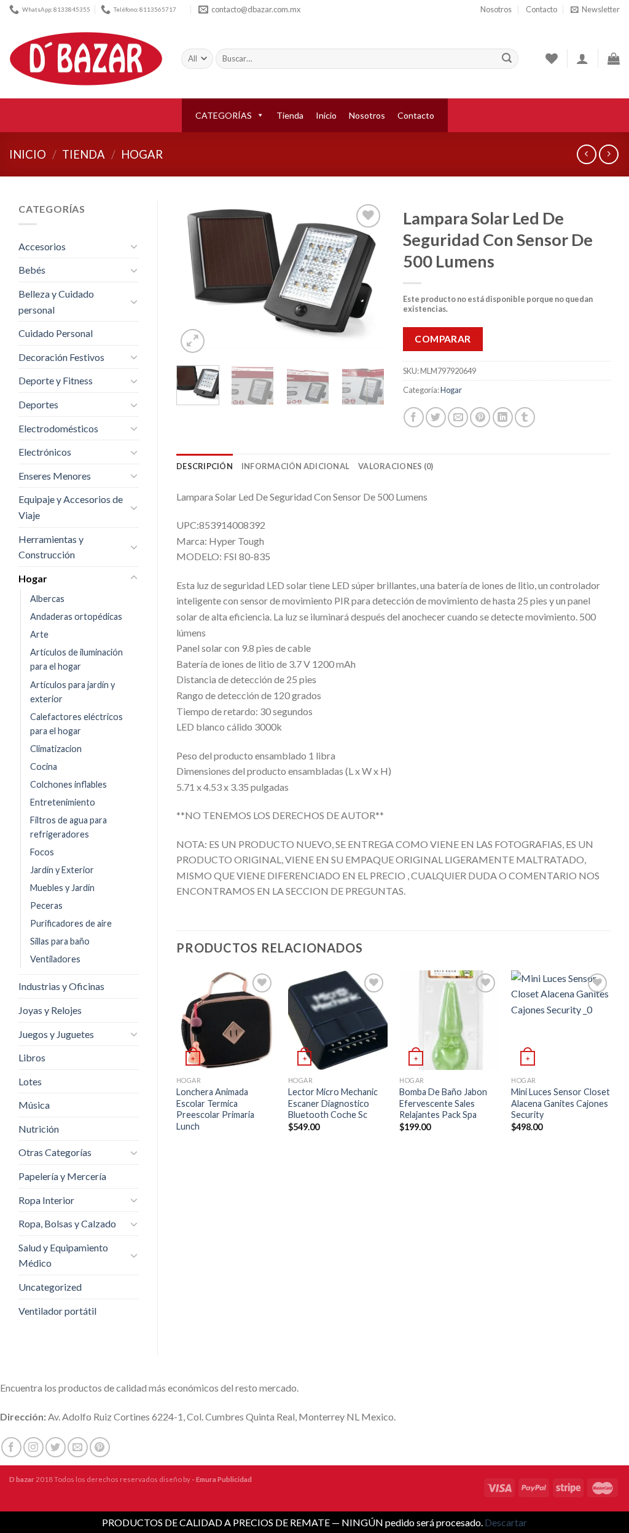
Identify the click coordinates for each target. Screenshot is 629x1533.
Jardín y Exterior (62, 870)
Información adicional (295, 466)
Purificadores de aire (71, 923)
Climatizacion (56, 748)
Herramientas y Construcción (51, 547)
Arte (39, 634)
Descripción (204, 466)
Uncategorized (50, 1287)
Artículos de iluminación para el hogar (76, 659)
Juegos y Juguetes (56, 1034)
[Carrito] (614, 58)
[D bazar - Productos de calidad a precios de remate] (86, 59)
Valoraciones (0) (395, 466)
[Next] (365, 279)
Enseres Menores (54, 475)
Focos (42, 852)
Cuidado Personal (55, 333)
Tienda (289, 115)
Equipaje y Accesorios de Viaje (70, 507)
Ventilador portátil (57, 1311)
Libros (31, 1057)
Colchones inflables (68, 784)
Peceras (46, 905)
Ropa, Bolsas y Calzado (67, 1223)
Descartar (506, 1522)
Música (34, 1105)
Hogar (142, 154)
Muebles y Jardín (62, 887)
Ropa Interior (46, 1200)
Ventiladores (55, 959)
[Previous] (196, 279)
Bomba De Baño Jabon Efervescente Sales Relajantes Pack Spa (443, 1103)
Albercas (47, 598)
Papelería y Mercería (62, 1176)
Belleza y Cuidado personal (56, 301)
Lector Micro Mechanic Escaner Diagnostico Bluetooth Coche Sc (333, 1103)
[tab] (204, 466)
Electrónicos (44, 452)
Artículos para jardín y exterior (72, 691)
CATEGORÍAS (223, 115)
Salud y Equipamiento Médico (63, 1255)
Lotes (30, 1081)
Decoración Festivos (61, 357)
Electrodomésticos (58, 428)
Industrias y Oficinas (61, 986)
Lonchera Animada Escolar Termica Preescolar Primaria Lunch (215, 1109)
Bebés (31, 269)
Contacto (541, 9)
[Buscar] (506, 59)
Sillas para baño (60, 941)
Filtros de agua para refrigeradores (68, 827)
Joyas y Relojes (50, 1010)
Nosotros (496, 9)
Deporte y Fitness (55, 380)
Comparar (443, 338)
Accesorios (42, 246)
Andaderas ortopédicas (76, 616)
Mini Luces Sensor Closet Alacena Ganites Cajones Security (560, 1103)
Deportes (38, 404)
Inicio (326, 115)
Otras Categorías (55, 1152)
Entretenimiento (62, 802)
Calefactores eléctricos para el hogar (76, 723)
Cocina (43, 766)
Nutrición (38, 1129)
